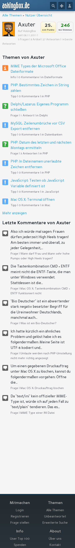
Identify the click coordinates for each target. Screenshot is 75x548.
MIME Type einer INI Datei (37, 412)
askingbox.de (16, 6)
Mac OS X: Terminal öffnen (33, 200)
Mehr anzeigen (14, 213)
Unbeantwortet (55, 516)
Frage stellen (19, 523)
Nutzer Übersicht (38, 15)
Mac (47, 205)
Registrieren (20, 516)
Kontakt (55, 545)
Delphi (43, 115)
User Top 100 (20, 539)
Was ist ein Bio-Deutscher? (38, 323)
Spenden (20, 545)
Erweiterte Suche (55, 523)
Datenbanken (53, 134)
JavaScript (52, 191)
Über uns (55, 539)
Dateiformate (53, 77)
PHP (47, 96)
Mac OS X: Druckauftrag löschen (42, 388)
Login (20, 510)
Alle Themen (12, 15)
